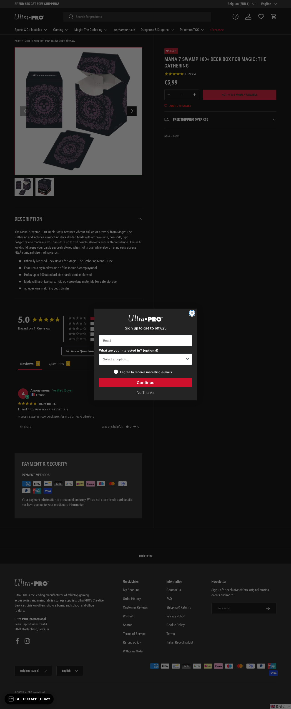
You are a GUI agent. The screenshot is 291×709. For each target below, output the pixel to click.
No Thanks (145, 392)
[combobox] (144, 359)
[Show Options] (187, 359)
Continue (145, 382)
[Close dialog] (192, 313)
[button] (29, 699)
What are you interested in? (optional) (128, 350)
